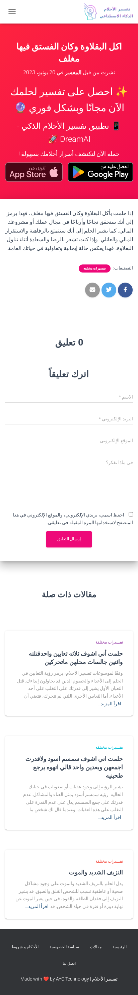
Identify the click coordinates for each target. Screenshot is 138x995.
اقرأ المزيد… (109, 703)
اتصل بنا (69, 963)
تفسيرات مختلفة (94, 268)
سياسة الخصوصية (64, 947)
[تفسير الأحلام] (106, 11)
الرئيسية (120, 947)
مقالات (95, 947)
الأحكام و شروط (25, 947)
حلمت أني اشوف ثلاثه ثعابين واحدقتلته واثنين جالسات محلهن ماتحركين (76, 657)
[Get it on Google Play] (100, 172)
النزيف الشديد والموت (96, 872)
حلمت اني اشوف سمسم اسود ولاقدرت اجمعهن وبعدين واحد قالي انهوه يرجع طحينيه (74, 766)
